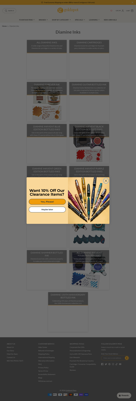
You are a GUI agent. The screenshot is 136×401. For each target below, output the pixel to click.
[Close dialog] (106, 180)
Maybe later (47, 209)
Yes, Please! (47, 201)
